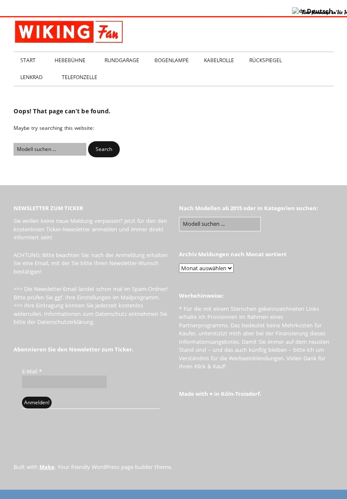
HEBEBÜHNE (70, 60)
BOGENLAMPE (171, 60)
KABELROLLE (219, 60)
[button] (104, 149)
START (28, 60)
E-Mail (32, 371)
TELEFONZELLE (79, 77)
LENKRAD (31, 77)
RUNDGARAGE (122, 60)
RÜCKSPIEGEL (265, 60)
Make (47, 467)
